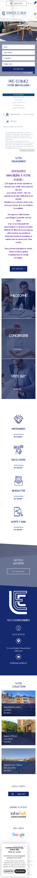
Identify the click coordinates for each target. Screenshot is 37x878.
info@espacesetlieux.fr (18, 663)
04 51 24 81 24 (18, 634)
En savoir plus (18, 571)
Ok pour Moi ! (20, 871)
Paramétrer (8, 871)
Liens (31, 865)
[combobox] (18, 47)
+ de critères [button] (29, 73)
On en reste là (18, 846)
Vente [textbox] (5, 47)
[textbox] (18, 52)
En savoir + (19, 269)
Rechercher (18, 69)
